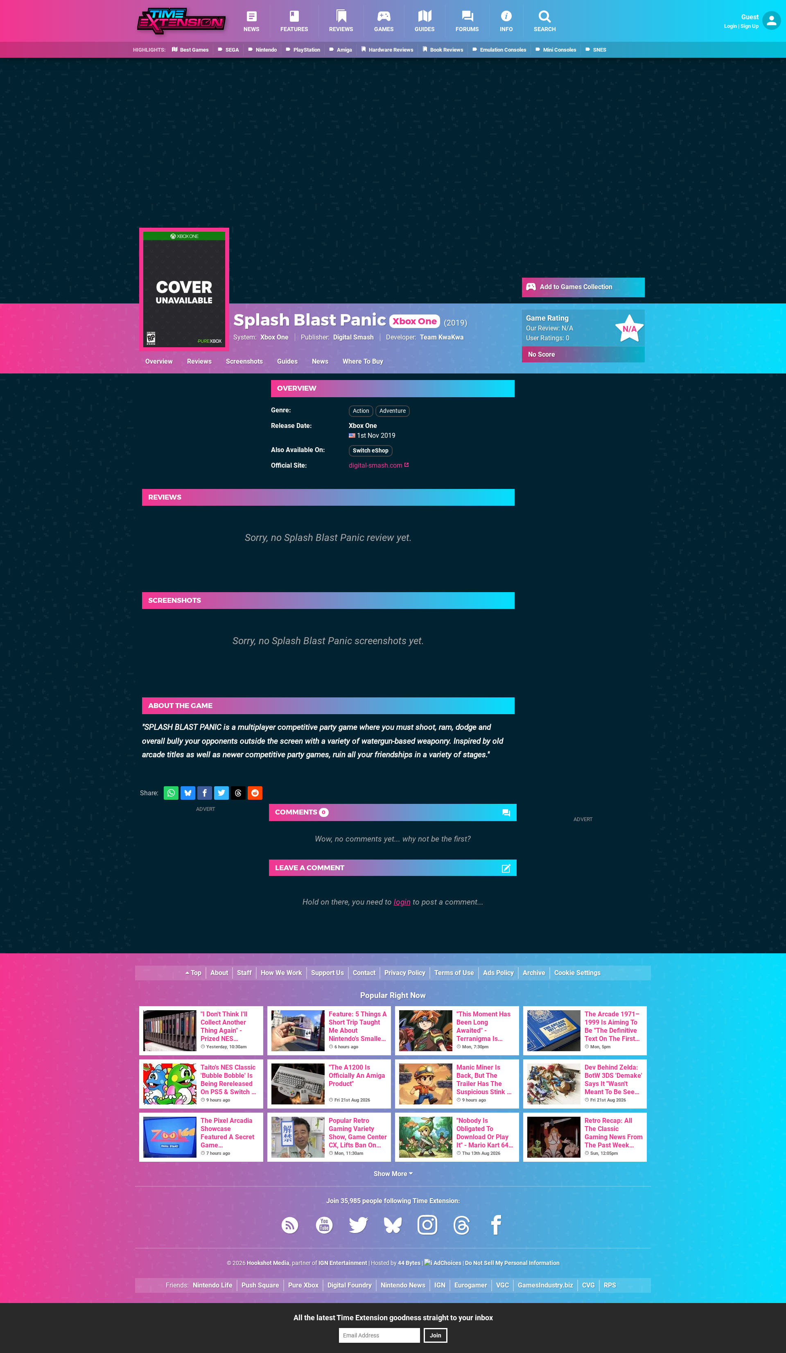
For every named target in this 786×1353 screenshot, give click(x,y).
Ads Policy (498, 973)
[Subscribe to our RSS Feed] (290, 1226)
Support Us (327, 973)
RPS (610, 1285)
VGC (502, 1285)
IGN (439, 1285)
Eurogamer (470, 1285)
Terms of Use (454, 973)
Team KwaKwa (442, 337)
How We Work (281, 973)
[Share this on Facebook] (204, 793)
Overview (159, 361)
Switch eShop (370, 450)
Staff (244, 973)
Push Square (260, 1285)
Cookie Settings (577, 973)
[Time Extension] (181, 21)
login (402, 902)
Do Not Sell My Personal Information (512, 1263)
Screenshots (244, 361)
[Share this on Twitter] (221, 793)
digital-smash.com (376, 465)
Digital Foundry (350, 1285)
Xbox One (274, 337)
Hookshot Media (268, 1263)
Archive (534, 973)
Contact (364, 973)
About (219, 973)
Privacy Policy (404, 973)
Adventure (392, 410)
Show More (391, 1174)
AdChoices (446, 1263)
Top (195, 973)
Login (730, 26)
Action (361, 410)
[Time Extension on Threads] (462, 1226)
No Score (541, 354)
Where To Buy (363, 361)
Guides (287, 361)
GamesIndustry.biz (545, 1285)
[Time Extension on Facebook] (496, 1226)
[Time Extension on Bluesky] (393, 1226)
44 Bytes (409, 1263)
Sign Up (750, 26)
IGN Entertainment (342, 1263)
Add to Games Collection (575, 287)
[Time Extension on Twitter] (358, 1226)
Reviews (199, 361)
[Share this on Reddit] (255, 793)
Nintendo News (403, 1285)
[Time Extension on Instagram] (427, 1226)
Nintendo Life (213, 1285)
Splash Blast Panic (335, 320)
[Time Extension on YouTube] (324, 1226)
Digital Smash (353, 337)
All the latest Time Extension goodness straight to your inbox (393, 1317)
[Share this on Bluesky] (188, 793)
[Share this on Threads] (238, 793)
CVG (588, 1285)
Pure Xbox (303, 1285)
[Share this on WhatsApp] (171, 793)
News (320, 361)
